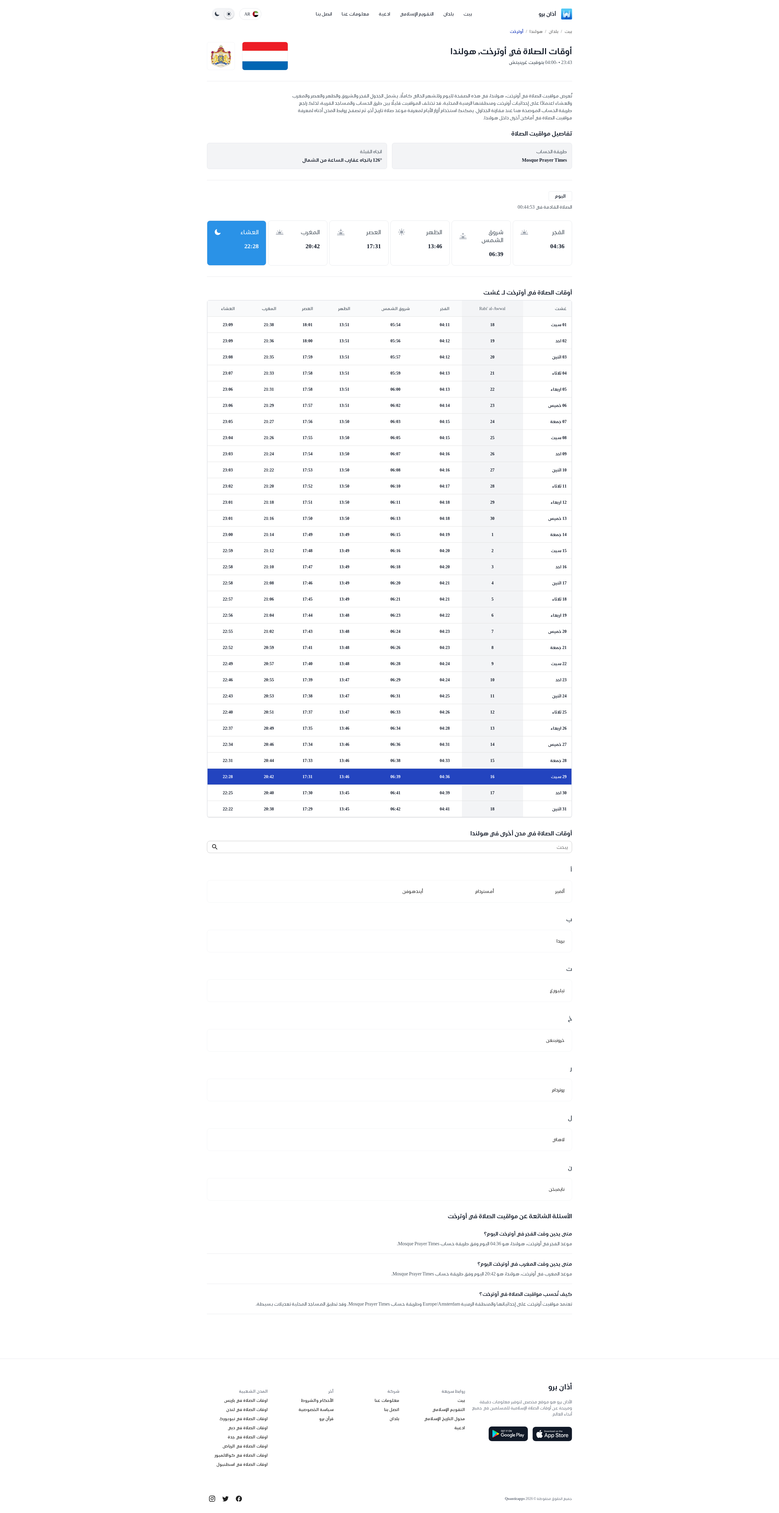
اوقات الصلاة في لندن (247, 1409)
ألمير (559, 891)
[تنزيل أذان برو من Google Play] (508, 1433)
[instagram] (212, 1499)
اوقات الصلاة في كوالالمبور (241, 1455)
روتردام (558, 1090)
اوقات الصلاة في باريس (246, 1400)
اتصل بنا (324, 14)
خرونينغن (555, 1040)
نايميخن (556, 1189)
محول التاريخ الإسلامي (444, 1418)
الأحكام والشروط (317, 1400)
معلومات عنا (355, 14)
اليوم (560, 196)
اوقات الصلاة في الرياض (245, 1446)
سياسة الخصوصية (316, 1409)
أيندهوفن (412, 891)
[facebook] (239, 1499)
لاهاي (558, 1139)
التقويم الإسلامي (417, 14)
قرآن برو (326, 1418)
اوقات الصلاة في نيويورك (243, 1418)
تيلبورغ (557, 990)
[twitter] (225, 1499)
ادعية (384, 14)
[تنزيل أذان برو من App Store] (552, 1433)
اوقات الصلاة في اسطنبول (242, 1464)
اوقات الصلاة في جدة (248, 1436)
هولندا (536, 31)
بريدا (560, 941)
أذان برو (547, 14)
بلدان (448, 14)
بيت (467, 14)
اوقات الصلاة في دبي (248, 1427)
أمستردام (484, 891)
